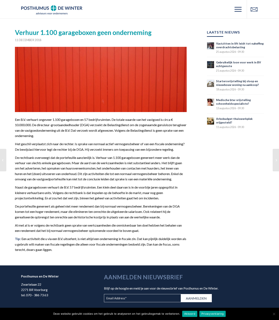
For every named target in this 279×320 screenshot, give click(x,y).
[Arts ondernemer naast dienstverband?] (276, 160)
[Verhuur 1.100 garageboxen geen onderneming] (101, 79)
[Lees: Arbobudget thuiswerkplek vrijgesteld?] (210, 121)
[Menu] (237, 9)
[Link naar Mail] (254, 9)
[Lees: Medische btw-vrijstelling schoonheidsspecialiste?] (210, 102)
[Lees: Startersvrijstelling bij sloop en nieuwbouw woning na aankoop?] (210, 83)
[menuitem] (237, 9)
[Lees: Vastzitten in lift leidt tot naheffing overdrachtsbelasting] (210, 45)
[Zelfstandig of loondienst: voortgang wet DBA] (3, 160)
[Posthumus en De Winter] (51, 9)
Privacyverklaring (212, 313)
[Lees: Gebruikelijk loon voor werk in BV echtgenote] (210, 64)
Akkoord (189, 313)
